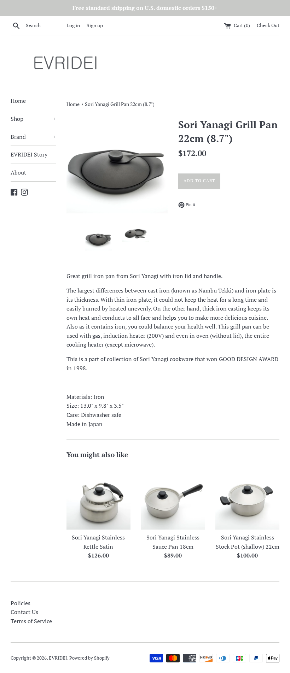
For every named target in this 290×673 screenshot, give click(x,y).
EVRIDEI (58, 658)
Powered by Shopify (89, 658)
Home (18, 101)
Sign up (95, 25)
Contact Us (24, 612)
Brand (33, 137)
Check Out (268, 25)
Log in (73, 25)
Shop (33, 119)
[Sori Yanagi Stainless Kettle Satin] (98, 498)
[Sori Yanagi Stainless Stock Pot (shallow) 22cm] (247, 498)
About (18, 172)
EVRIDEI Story (29, 154)
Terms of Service (31, 621)
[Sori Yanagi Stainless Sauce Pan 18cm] (173, 498)
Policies (20, 603)
